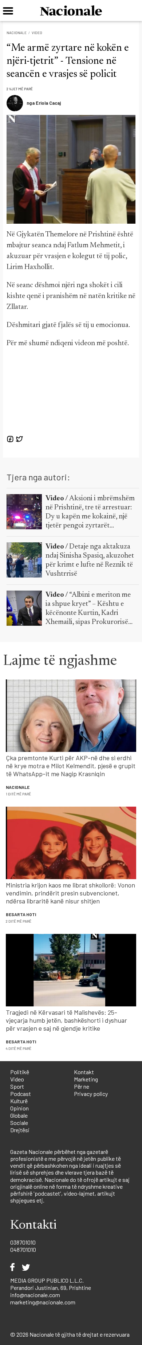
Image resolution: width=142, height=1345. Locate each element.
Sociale (19, 1122)
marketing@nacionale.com (42, 1302)
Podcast (20, 1093)
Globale (19, 1115)
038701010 (23, 1242)
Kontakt (84, 1071)
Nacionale (17, 32)
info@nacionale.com (35, 1294)
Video (37, 32)
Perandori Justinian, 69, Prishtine (50, 1287)
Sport (17, 1086)
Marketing (86, 1079)
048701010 (23, 1249)
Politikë (19, 1071)
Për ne (81, 1086)
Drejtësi (19, 1129)
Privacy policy (91, 1093)
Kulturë (19, 1100)
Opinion (19, 1108)
